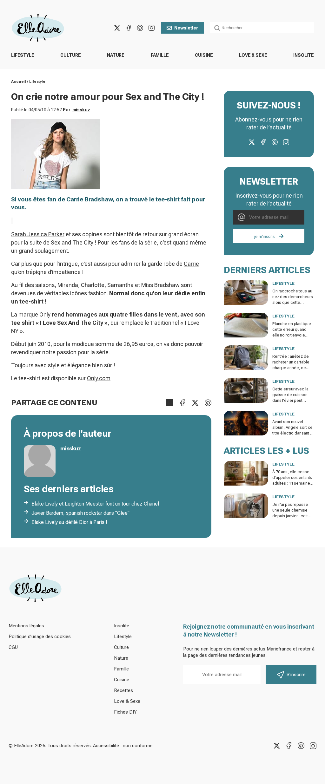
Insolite (303, 55)
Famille (160, 55)
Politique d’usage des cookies (40, 636)
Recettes (123, 690)
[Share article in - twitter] (195, 402)
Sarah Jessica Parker (37, 234)
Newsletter (186, 27)
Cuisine (204, 55)
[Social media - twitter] (117, 28)
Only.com (98, 378)
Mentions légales (26, 626)
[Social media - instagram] (151, 28)
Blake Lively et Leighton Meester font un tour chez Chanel (95, 504)
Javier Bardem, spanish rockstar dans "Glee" (80, 513)
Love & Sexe (253, 55)
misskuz (81, 109)
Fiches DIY (125, 712)
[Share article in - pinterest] (207, 402)
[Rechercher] (217, 28)
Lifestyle (22, 55)
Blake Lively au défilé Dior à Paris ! (69, 522)
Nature (115, 55)
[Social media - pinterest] (140, 28)
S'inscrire (296, 674)
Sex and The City (72, 242)
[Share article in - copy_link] (169, 402)
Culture (70, 55)
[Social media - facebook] (128, 28)
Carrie (191, 263)
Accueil (18, 81)
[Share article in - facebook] (182, 402)
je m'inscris (264, 236)
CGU (13, 647)
